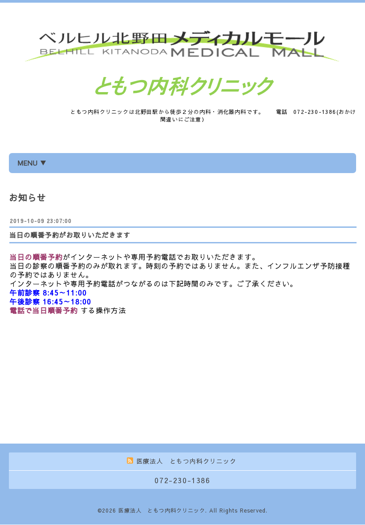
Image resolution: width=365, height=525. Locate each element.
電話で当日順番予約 (44, 310)
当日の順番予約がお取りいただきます (69, 234)
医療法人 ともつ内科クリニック (161, 510)
